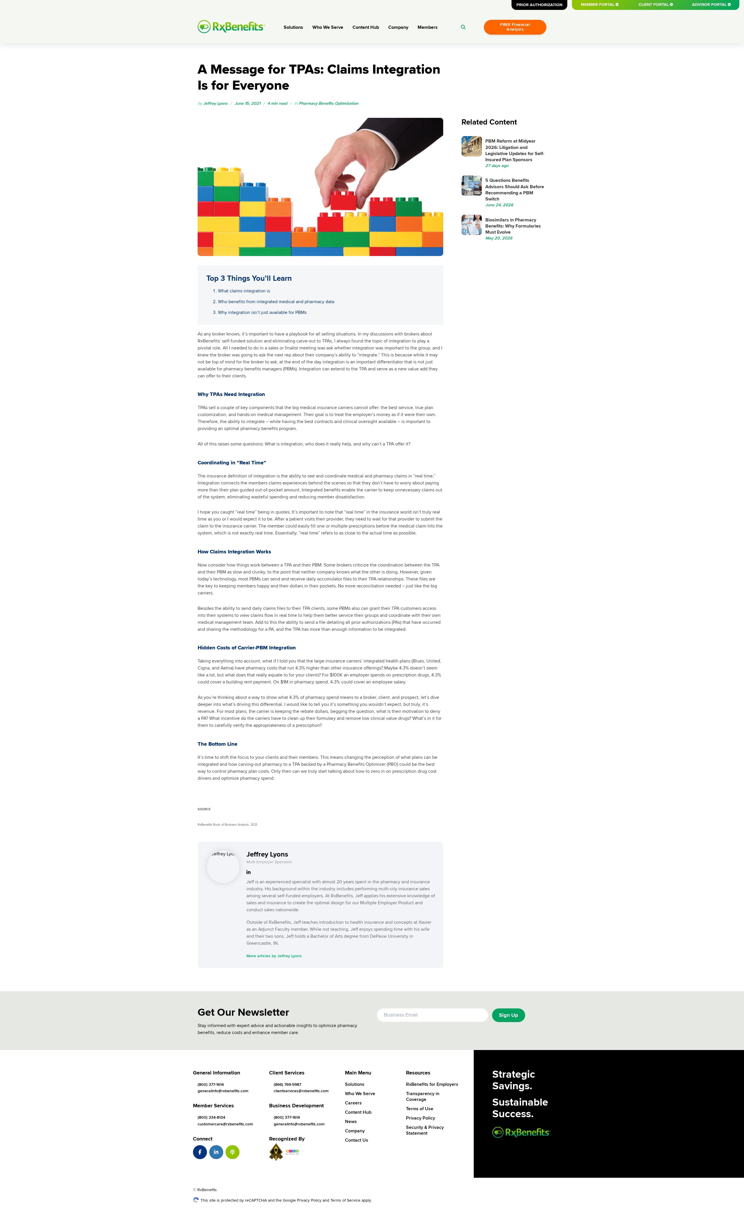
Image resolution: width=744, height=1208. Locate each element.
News (351, 1121)
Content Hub (366, 27)
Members (428, 27)
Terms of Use (419, 1109)
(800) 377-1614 (211, 1084)
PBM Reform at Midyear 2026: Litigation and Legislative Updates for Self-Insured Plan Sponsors (514, 150)
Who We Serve (327, 27)
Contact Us (356, 1140)
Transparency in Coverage (422, 1096)
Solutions (293, 27)
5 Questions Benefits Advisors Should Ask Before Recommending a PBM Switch (514, 189)
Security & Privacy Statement (425, 1130)
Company (398, 27)
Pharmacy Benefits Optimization (328, 103)
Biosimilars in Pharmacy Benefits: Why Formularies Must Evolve (513, 226)
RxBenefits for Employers (432, 1084)
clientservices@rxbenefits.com (301, 1090)
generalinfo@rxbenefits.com (223, 1090)
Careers (353, 1103)
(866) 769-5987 (287, 1084)
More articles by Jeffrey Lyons (274, 955)
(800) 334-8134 (211, 1117)
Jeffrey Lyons (215, 103)
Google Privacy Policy (302, 1200)
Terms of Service (345, 1200)
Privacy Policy (420, 1118)
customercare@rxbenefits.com (225, 1124)
